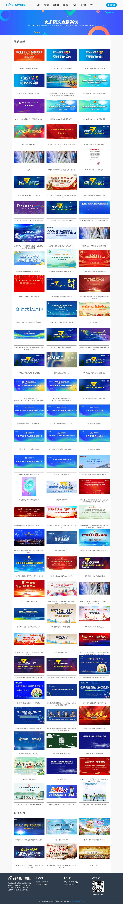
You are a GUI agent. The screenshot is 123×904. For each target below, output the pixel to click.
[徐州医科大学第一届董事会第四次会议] (29, 623)
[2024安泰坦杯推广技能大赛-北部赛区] (62, 217)
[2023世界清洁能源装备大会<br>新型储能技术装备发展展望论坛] (62, 394)
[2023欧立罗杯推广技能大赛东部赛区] (62, 343)
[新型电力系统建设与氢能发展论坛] (29, 470)
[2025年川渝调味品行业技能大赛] (29, 64)
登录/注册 (112, 5)
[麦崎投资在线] (94, 861)
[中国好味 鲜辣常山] (94, 318)
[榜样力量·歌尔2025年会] (29, 140)
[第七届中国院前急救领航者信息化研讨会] (94, 470)
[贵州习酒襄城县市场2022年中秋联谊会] (29, 699)
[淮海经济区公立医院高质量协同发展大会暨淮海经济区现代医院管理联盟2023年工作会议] (94, 496)
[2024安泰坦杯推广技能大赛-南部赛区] (94, 191)
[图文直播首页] (15, 5)
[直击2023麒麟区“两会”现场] (29, 597)
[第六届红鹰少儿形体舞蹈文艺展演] (29, 496)
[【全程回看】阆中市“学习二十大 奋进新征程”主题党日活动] (29, 648)
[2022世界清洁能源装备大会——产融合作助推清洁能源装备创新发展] (62, 699)
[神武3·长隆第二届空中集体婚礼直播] (94, 836)
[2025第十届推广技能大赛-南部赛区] (62, 64)
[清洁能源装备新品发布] (94, 420)
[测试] (29, 166)
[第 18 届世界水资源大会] (62, 369)
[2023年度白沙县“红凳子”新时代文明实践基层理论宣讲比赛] (94, 293)
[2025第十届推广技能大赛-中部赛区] (94, 64)
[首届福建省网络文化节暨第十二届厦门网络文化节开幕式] (29, 547)
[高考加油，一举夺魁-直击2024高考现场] (94, 242)
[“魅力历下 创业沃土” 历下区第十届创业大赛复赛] (29, 572)
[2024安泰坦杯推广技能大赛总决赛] (94, 140)
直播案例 (65, 5)
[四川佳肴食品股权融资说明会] (62, 750)
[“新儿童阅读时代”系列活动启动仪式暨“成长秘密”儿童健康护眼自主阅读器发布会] (94, 521)
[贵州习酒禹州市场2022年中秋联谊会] (94, 674)
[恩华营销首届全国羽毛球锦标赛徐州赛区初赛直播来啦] (94, 343)
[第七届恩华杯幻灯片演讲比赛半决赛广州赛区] (29, 674)
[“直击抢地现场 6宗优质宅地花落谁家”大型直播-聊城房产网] (62, 861)
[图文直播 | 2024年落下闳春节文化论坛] (29, 293)
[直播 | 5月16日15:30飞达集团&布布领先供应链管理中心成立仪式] (29, 861)
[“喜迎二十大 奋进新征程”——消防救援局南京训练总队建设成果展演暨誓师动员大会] (94, 648)
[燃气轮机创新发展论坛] (94, 445)
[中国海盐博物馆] (62, 775)
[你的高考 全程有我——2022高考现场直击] (62, 800)
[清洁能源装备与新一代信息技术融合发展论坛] (29, 724)
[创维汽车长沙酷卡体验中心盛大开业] (94, 724)
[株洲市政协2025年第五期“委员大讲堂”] (94, 90)
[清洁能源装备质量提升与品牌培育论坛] (29, 420)
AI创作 (74, 5)
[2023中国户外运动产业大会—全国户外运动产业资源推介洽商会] (29, 343)
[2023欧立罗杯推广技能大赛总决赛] (62, 293)
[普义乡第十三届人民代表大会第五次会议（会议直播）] (62, 140)
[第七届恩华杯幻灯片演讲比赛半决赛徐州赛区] (62, 674)
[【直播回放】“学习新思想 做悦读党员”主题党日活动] (62, 521)
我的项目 (46, 5)
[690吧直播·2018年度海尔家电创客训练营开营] (29, 836)
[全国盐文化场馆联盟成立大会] (94, 750)
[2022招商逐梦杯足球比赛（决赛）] (62, 623)
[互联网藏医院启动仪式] (62, 547)
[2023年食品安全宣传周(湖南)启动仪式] (62, 318)
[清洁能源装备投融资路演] (62, 470)
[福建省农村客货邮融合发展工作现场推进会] (62, 267)
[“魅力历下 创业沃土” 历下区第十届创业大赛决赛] (94, 547)
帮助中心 (93, 5)
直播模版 (56, 5)
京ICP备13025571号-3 (77, 901)
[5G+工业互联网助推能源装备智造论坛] (62, 420)
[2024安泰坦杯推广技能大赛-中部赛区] (29, 191)
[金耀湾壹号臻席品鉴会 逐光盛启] (29, 750)
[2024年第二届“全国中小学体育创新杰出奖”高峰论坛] (62, 166)
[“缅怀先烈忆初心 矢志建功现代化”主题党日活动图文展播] (62, 191)
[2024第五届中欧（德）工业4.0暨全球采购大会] (94, 217)
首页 (38, 5)
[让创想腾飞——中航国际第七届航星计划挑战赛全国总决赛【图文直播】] (29, 242)
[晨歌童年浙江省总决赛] (62, 836)
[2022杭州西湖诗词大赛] (29, 775)
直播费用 (83, 5)
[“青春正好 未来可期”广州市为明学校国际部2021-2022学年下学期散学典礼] (94, 775)
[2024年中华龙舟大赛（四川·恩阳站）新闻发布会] (29, 217)
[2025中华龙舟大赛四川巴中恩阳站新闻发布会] (29, 115)
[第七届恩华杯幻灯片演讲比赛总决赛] (94, 572)
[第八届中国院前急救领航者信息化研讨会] (62, 242)
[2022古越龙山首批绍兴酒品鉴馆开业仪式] (29, 800)
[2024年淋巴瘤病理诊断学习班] (94, 166)
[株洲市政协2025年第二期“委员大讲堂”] (62, 115)
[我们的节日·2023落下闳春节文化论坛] (62, 572)
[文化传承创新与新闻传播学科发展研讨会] (94, 267)
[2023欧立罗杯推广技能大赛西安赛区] (94, 369)
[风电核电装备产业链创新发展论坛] (29, 445)
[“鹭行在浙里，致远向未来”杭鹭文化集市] (94, 800)
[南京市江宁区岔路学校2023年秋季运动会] (29, 318)
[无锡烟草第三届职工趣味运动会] (94, 623)
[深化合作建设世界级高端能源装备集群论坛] (62, 445)
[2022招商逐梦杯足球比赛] (62, 648)
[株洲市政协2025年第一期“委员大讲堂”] (94, 115)
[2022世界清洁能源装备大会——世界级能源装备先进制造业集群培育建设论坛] (62, 724)
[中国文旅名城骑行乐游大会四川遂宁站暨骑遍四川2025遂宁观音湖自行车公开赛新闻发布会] (62, 90)
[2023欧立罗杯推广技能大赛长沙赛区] (29, 369)
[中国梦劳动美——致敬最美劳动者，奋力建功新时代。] (29, 521)
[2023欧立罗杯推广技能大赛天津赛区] (94, 394)
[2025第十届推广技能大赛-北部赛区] (29, 90)
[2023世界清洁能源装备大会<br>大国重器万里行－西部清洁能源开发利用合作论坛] (29, 394)
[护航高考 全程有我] (62, 496)
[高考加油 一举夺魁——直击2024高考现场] (29, 267)
